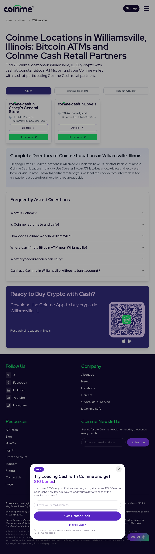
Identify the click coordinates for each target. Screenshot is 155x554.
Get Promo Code (77, 516)
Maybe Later (77, 524)
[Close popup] (119, 469)
